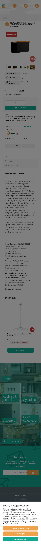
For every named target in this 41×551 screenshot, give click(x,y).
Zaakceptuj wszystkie (20, 539)
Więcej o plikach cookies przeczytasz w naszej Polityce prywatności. (19, 522)
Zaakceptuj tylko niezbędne (20, 528)
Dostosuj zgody (20, 534)
